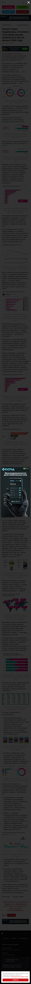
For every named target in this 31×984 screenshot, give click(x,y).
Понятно (15, 980)
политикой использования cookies (19, 976)
